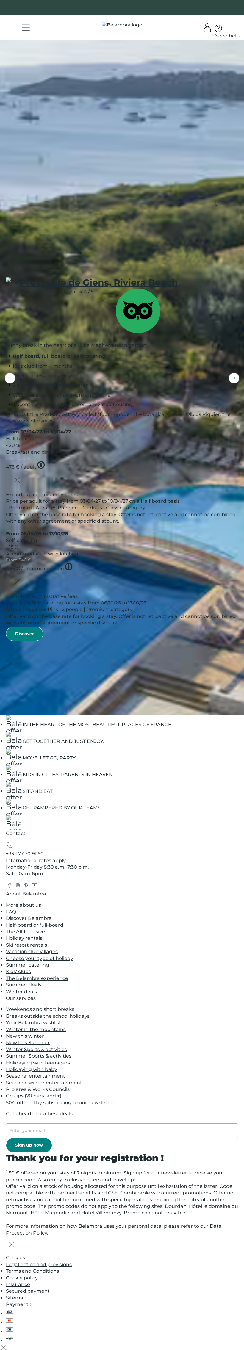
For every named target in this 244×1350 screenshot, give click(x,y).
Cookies (15, 1257)
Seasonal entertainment (35, 1076)
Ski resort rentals (26, 945)
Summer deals (23, 985)
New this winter (25, 1036)
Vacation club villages (32, 951)
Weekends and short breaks (40, 1009)
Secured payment (28, 1291)
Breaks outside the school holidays (48, 1016)
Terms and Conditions (32, 1271)
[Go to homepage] (13, 824)
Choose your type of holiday (39, 958)
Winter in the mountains (36, 1029)
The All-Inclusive (25, 931)
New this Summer (28, 1042)
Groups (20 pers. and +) (33, 1096)
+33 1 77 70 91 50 (25, 853)
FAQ (11, 911)
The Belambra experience (37, 978)
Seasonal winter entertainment (44, 1083)
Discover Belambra (29, 918)
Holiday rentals (24, 938)
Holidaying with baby (31, 1069)
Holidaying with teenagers (38, 1063)
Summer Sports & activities (38, 1056)
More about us (23, 905)
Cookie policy (22, 1278)
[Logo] (122, 25)
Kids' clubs (18, 971)
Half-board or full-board (34, 925)
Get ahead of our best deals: (40, 1113)
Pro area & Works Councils (38, 1089)
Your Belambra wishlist (33, 1022)
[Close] (17, 480)
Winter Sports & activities (36, 1049)
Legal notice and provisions (39, 1264)
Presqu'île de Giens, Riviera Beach (99, 282)
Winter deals (21, 992)
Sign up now (29, 1145)
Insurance (18, 1284)
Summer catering (27, 965)
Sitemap (16, 1298)
